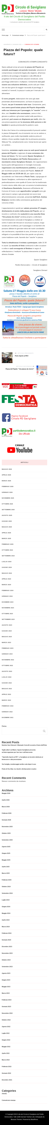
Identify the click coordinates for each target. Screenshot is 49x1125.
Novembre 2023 (8, 607)
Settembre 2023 (8, 619)
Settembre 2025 (8, 509)
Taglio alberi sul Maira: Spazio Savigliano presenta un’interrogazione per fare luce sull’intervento (19, 751)
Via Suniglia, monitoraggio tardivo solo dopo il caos (19, 764)
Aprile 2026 (6, 475)
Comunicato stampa (32, 44)
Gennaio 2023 (7, 654)
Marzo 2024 (6, 584)
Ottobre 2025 (7, 504)
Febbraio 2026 (7, 486)
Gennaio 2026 (7, 492)
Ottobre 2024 (7, 550)
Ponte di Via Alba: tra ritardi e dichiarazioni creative (19, 769)
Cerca (4, 726)
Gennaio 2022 (7, 711)
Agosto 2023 (7, 625)
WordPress (34, 1119)
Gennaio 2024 (7, 596)
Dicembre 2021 (7, 717)
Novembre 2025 (8, 498)
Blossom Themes (16, 1119)
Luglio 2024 (6, 561)
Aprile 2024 (6, 579)
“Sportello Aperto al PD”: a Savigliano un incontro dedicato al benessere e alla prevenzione (22, 758)
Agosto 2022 (7, 671)
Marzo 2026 (6, 480)
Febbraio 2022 (7, 706)
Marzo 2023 (6, 642)
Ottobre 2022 (7, 665)
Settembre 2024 (8, 555)
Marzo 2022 (6, 700)
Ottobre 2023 (7, 613)
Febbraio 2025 (7, 544)
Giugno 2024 (7, 567)
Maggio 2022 (7, 688)
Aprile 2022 (6, 694)
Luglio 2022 (6, 677)
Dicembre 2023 (7, 602)
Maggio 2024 (7, 573)
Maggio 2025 (7, 527)
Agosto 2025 (7, 515)
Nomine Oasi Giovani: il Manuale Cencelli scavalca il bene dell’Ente (24, 745)
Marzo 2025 (6, 538)
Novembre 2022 (8, 659)
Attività (4, 1093)
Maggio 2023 (7, 636)
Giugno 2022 (7, 683)
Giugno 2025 (7, 521)
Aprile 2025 (6, 532)
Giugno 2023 (7, 631)
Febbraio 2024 (7, 590)
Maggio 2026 (7, 469)
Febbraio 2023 (7, 648)
